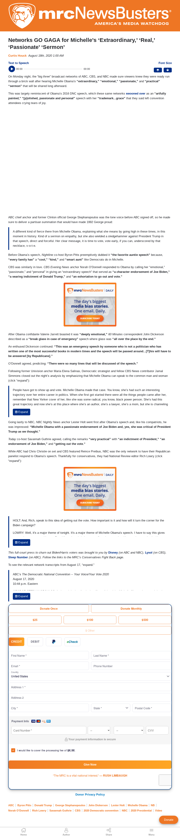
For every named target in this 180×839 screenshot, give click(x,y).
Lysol (148, 552)
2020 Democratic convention (101, 810)
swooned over (135, 93)
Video (158, 810)
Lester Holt (118, 805)
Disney (113, 552)
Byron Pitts (24, 805)
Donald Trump (43, 805)
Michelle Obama (137, 805)
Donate (168, 819)
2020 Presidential (141, 810)
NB (153, 805)
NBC (125, 810)
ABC (11, 805)
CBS (78, 810)
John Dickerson (98, 805)
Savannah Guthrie (60, 810)
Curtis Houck (17, 55)
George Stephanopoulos (70, 805)
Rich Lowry (39, 810)
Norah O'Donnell (18, 810)
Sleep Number (18, 557)
